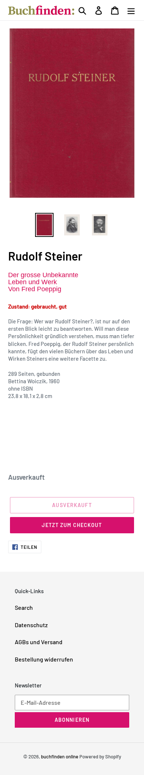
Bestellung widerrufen (44, 659)
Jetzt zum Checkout (72, 525)
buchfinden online (59, 756)
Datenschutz (31, 624)
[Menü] (131, 10)
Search (24, 607)
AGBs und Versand (38, 641)
